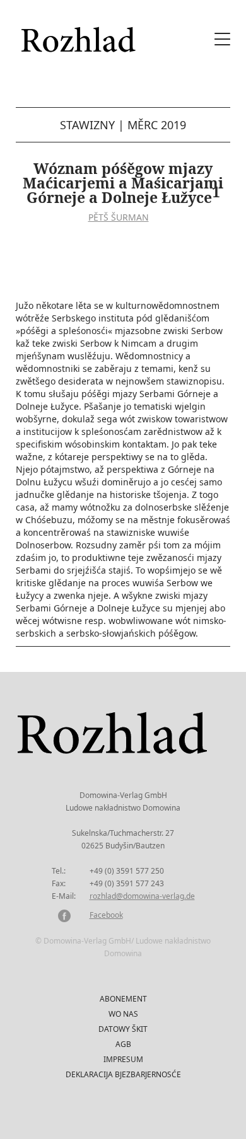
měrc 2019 (156, 124)
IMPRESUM (123, 1059)
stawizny (87, 124)
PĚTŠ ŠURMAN (118, 217)
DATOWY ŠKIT (123, 1029)
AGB (123, 1044)
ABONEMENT (123, 998)
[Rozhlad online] (80, 33)
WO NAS (123, 1014)
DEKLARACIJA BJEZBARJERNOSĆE (123, 1074)
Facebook (106, 915)
